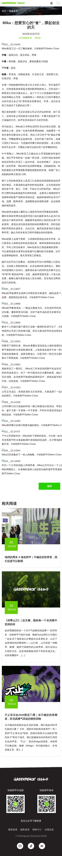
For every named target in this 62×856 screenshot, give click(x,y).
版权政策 (12, 829)
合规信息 (49, 829)
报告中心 (37, 829)
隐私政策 (25, 829)
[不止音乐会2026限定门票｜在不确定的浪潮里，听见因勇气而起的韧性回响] (31, 684)
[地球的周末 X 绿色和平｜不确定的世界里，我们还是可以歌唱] (31, 526)
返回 (49, 486)
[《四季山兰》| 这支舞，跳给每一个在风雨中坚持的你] (31, 589)
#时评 (38, 38)
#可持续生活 (25, 38)
